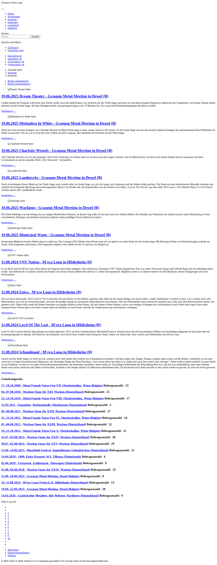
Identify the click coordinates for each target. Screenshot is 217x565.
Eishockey (13, 22)
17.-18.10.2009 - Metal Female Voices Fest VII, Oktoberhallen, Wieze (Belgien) (52, 385)
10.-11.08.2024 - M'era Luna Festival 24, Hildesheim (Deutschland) (44, 482)
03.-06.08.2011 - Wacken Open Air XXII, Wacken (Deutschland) (43, 411)
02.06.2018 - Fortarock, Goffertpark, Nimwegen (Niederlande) (41, 463)
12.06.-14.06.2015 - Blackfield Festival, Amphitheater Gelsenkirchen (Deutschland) (54, 450)
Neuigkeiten (14, 16)
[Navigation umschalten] (2, 9)
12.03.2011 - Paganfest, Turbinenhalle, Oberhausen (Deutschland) (44, 405)
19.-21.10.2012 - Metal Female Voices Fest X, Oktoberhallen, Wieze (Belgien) (50, 430)
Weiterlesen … (8, 111)
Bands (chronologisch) (19, 84)
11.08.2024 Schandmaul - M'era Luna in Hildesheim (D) (46, 352)
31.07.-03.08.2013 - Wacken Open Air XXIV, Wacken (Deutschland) (45, 437)
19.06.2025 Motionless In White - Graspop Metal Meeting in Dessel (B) (58, 123)
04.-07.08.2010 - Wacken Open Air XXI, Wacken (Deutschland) (42, 392)
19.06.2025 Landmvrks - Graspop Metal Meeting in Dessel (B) (51, 177)
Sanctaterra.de (15, 56)
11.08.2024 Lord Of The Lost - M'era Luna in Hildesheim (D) (51, 325)
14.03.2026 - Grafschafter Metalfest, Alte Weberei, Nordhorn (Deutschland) (50, 495)
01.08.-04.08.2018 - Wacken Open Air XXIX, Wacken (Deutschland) (45, 469)
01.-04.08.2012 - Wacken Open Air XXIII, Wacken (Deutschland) (43, 424)
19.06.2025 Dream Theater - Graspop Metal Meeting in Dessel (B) (54, 96)
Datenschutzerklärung (19, 552)
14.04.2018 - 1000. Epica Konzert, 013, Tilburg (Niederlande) (41, 456)
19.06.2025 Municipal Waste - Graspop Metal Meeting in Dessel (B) (56, 235)
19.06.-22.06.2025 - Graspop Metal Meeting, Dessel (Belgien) (40, 489)
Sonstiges (12, 28)
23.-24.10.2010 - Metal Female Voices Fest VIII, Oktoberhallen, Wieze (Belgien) (52, 398)
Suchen (5, 33)
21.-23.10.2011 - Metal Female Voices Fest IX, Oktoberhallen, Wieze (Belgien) (51, 417)
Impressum (13, 549)
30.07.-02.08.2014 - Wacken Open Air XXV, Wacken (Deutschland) (44, 443)
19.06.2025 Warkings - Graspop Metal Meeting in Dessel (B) (50, 208)
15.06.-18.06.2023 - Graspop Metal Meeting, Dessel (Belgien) (40, 476)
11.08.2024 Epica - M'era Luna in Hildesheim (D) (41, 292)
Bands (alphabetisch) (18, 81)
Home (11, 13)
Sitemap (12, 555)
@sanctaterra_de (16, 61)
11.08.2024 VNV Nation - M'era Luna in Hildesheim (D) (46, 262)
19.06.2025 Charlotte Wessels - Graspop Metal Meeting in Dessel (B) (56, 150)
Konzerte (12, 19)
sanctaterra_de (15, 58)
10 (9, 538)
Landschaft (13, 25)
